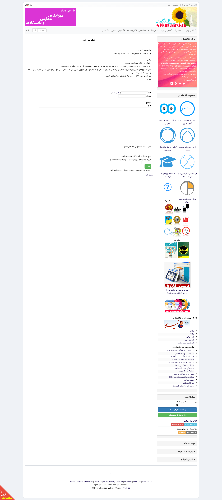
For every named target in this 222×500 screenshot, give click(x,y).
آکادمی (141, 30)
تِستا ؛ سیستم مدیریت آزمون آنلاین (187, 122)
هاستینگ (178, 30)
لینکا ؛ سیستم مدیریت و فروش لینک (187, 175)
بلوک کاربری (190, 397)
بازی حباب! (190, 337)
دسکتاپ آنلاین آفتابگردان (188, 63)
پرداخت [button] (131, 30)
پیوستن (180, 74)
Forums (79, 481)
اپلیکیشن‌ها (165, 30)
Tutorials (98, 481)
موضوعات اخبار (189, 443)
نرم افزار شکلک (188, 383)
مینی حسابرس (188, 380)
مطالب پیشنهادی (188, 459)
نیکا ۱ (192, 334)
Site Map (128, 481)
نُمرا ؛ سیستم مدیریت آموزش (167, 122)
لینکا (178, 68)
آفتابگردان (190, 30)
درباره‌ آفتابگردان (188, 39)
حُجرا (182, 68)
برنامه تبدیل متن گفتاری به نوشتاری (180, 350)
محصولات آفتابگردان (186, 95)
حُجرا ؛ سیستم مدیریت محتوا (187, 148)
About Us (137, 481)
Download (88, 481)
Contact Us (147, 481)
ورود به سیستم (176, 415)
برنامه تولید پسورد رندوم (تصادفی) (181, 362)
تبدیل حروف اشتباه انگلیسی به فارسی (183, 359)
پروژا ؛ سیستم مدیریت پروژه (187, 200)
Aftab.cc (126, 488)
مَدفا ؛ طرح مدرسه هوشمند (168, 175)
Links (105, 481)
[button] (27, 5)
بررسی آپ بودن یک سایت (184, 368)
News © (149, 175)
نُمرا (186, 68)
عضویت (175, 5)
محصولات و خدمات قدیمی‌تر (183, 386)
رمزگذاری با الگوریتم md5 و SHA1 (181, 377)
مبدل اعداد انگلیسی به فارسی (182, 356)
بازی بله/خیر (189, 340)
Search (120, 481)
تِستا (189, 68)
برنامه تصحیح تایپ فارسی (184, 353)
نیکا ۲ (192, 331)
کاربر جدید (116, 93)
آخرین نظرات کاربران (186, 451)
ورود (169, 5)
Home (72, 481)
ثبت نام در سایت (176, 410)
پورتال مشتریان (117, 30)
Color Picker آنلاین (186, 371)
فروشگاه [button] (153, 30)
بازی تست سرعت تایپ (185, 343)
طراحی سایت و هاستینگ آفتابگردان (184, 65)
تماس (104, 30)
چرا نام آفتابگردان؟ (190, 80)
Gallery (112, 481)
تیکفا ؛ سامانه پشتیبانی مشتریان (168, 148)
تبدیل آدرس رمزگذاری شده (184, 374)
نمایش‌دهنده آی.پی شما (184, 365)
